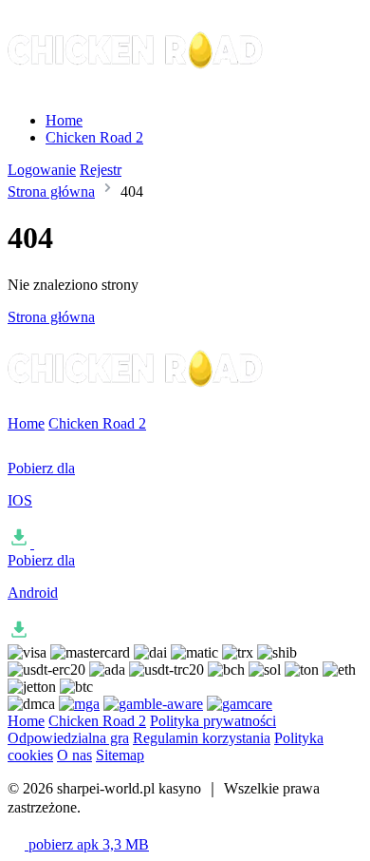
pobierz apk (87, 844)
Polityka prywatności (213, 721)
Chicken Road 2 (94, 137)
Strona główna (51, 191)
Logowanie (42, 170)
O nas (74, 755)
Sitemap (120, 755)
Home (64, 120)
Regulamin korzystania (201, 738)
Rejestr (100, 170)
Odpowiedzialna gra (68, 738)
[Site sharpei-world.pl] (137, 88)
